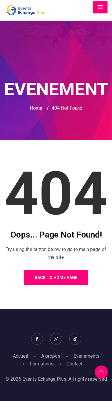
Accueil (20, 356)
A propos (50, 356)
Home (36, 108)
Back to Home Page (56, 277)
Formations (41, 364)
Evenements (86, 356)
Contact (74, 364)
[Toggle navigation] (100, 7)
